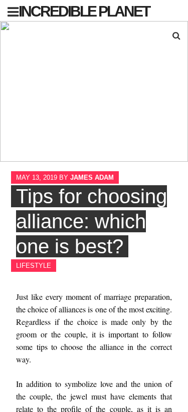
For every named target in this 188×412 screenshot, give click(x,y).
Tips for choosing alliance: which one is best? (91, 221)
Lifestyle (33, 265)
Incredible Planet (84, 11)
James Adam (92, 177)
